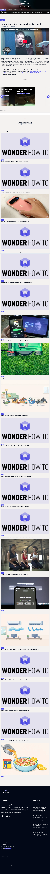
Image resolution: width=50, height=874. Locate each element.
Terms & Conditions (5, 839)
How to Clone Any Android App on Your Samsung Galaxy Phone (40, 811)
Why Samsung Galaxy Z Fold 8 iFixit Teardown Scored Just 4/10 (16, 192)
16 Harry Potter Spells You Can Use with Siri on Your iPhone (40, 814)
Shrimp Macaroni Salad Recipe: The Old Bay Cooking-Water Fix (16, 778)
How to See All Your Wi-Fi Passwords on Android (40, 804)
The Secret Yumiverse (35, 12)
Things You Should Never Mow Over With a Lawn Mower (14, 378)
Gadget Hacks (9, 9)
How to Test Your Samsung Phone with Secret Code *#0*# (40, 825)
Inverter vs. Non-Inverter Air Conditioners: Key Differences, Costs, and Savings (20, 649)
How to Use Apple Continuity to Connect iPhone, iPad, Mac (15, 506)
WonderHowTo (3, 9)
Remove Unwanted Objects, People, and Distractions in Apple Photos (40, 808)
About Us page (18, 812)
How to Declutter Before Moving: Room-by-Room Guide (14, 415)
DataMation (31, 865)
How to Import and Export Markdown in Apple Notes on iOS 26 (16, 476)
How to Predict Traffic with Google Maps (40, 818)
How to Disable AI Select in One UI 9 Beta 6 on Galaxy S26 (15, 710)
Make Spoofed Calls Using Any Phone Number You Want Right (40, 831)
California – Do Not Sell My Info (7, 846)
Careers (5, 848)
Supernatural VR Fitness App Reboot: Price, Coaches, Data (15, 574)
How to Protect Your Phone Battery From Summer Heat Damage (16, 445)
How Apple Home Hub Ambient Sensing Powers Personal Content (17, 537)
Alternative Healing (25, 7)
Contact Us (3, 844)
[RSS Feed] (9, 816)
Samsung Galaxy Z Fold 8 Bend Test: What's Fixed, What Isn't (15, 740)
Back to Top (4, 856)
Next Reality (15, 9)
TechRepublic (19, 865)
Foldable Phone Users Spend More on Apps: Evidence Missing (15, 252)
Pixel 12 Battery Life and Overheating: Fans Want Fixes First (15, 221)
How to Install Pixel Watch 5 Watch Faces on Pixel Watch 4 (15, 161)
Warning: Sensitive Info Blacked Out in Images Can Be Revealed (40, 835)
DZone (46, 865)
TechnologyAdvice (11, 865)
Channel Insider (39, 865)
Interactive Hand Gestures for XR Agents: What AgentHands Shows (17, 313)
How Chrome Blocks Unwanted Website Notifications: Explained (16, 282)
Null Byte (20, 9)
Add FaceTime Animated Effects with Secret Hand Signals (40, 821)
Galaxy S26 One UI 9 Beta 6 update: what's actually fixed (14, 679)
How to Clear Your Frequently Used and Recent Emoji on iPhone (40, 828)
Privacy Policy (4, 842)
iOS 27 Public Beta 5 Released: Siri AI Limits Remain (13, 612)
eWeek (26, 865)
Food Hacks (20, 12)
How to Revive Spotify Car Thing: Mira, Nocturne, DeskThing (15, 340)
